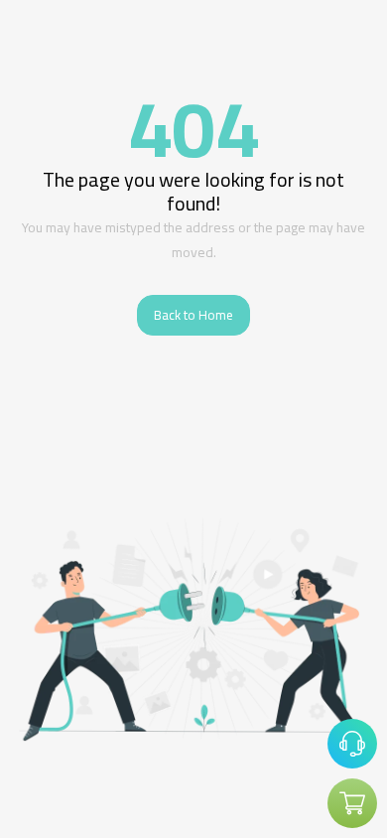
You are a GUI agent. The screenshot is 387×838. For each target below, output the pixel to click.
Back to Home (193, 315)
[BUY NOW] (352, 803)
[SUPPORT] (352, 743)
